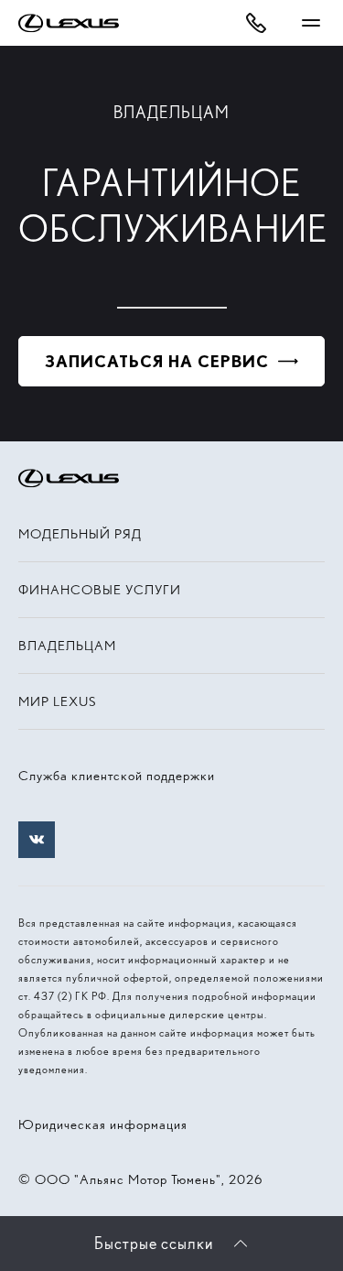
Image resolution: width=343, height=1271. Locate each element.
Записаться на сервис (157, 361)
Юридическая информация (103, 1124)
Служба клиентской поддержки (116, 775)
